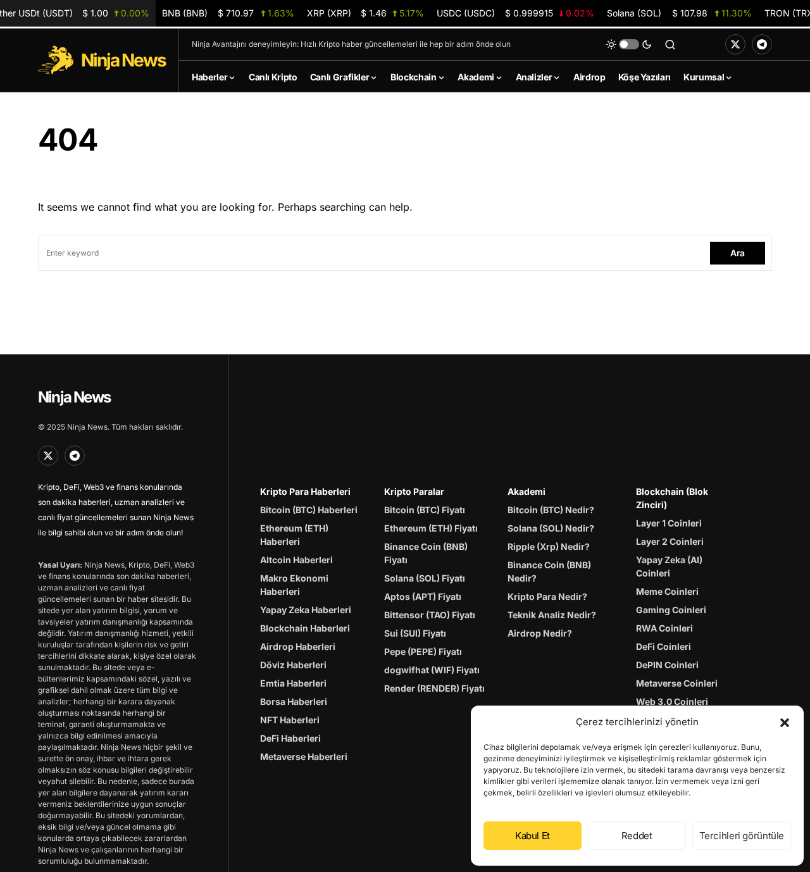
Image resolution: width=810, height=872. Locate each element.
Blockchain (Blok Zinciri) (672, 498)
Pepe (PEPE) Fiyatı (423, 651)
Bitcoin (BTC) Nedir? (551, 509)
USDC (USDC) (515, 13)
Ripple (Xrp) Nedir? (549, 546)
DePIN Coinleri (667, 664)
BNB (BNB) (228, 13)
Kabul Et (532, 836)
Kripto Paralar (414, 491)
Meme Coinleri (667, 591)
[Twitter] (735, 44)
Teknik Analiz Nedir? (552, 614)
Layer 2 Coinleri (670, 541)
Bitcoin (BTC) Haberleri (309, 509)
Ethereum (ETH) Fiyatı (431, 528)
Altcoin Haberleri (296, 559)
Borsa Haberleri (293, 701)
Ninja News (74, 397)
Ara (737, 252)
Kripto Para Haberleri (305, 491)
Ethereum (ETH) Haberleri (294, 535)
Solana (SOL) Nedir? (551, 528)
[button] (784, 722)
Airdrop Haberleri (297, 646)
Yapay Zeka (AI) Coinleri (669, 566)
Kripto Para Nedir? (547, 596)
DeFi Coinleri (663, 646)
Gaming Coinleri (671, 609)
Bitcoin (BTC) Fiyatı (424, 509)
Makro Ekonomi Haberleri (294, 585)
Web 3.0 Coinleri (672, 701)
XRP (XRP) (365, 13)
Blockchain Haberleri (305, 628)
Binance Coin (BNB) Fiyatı (426, 553)
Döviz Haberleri (293, 664)
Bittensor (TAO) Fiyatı (429, 614)
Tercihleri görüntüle (742, 836)
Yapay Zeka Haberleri (305, 609)
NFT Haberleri (290, 719)
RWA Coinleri (664, 628)
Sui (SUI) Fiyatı (415, 633)
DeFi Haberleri (290, 738)
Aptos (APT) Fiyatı (422, 596)
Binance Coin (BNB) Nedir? (549, 571)
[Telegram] (762, 44)
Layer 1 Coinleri (669, 523)
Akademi (526, 491)
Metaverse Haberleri (303, 756)
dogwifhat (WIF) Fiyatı (432, 669)
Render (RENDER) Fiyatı (434, 688)
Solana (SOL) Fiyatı (424, 578)
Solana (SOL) (679, 13)
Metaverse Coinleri (677, 683)
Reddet (636, 836)
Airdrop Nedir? (540, 633)
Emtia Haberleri (293, 683)
